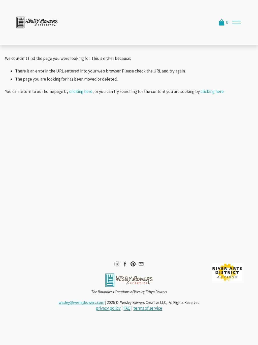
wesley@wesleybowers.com (81, 302)
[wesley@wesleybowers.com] (141, 263)
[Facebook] (124, 263)
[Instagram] (116, 263)
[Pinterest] (133, 263)
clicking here (80, 91)
